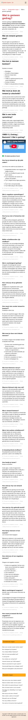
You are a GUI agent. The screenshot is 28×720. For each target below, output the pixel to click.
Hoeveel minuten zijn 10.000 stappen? (11, 661)
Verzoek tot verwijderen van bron (11, 31)
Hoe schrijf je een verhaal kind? (9, 659)
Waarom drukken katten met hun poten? (11, 682)
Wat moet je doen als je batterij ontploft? (11, 680)
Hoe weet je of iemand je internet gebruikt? (12, 703)
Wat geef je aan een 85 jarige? (9, 698)
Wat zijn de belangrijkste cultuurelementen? (12, 668)
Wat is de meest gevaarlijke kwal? (10, 654)
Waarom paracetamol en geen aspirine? (11, 663)
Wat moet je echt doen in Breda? (10, 693)
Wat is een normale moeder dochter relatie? (12, 647)
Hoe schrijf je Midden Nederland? (10, 651)
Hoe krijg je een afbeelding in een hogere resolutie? (12, 690)
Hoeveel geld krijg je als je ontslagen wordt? (12, 666)
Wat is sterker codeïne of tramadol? (10, 695)
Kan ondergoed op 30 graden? (9, 649)
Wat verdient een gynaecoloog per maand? (12, 685)
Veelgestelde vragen (13, 9)
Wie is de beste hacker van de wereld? (11, 687)
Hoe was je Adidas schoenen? (9, 700)
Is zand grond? (5, 656)
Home (3, 9)
